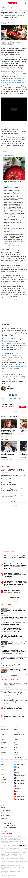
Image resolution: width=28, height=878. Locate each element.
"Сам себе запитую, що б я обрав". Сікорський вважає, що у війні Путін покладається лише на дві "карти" (11, 629)
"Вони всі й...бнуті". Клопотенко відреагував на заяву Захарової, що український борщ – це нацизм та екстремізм (8, 432)
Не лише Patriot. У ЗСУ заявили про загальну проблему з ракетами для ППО (14, 623)
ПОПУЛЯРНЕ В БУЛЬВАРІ (9, 679)
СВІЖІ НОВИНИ (6, 604)
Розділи (16, 726)
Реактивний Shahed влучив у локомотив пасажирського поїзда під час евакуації (15, 575)
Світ (2, 737)
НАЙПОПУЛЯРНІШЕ (7, 552)
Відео (15, 749)
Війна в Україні (5, 729)
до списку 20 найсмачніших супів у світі (13, 377)
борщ (15, 398)
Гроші (2, 734)
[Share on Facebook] (10, 395)
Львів (2, 767)
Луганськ (3, 782)
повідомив (5, 63)
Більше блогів (13, 501)
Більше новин (13, 675)
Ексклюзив (16, 744)
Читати (23, 406)
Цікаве (2, 754)
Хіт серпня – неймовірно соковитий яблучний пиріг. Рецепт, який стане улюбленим (14, 716)
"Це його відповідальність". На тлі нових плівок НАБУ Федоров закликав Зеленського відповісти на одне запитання (15, 566)
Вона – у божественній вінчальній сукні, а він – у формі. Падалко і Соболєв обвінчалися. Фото (15, 684)
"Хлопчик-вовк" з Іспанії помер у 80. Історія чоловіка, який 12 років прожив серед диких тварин (15, 557)
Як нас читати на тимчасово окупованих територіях (7, 817)
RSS (17, 791)
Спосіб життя (4, 747)
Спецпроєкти (17, 757)
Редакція (3, 807)
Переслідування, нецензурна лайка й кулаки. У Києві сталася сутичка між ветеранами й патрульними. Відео (14, 644)
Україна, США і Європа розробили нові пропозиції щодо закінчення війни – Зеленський (12, 636)
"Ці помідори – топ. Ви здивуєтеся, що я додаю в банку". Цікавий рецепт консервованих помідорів (15, 708)
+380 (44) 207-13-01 (9, 823)
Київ (2, 764)
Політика (3, 732)
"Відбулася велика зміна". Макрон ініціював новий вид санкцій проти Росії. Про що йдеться (14, 658)
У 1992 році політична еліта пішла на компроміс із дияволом (14, 483)
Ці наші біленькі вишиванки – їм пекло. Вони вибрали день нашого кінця (12, 469)
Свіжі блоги (5, 466)
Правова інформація (6, 812)
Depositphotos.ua (21, 845)
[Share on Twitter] (13, 395)
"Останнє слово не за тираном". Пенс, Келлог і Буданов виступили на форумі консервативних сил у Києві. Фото (15, 582)
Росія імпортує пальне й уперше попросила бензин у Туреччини (16, 670)
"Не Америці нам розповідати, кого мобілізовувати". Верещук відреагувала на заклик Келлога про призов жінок (13, 651)
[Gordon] (13, 3)
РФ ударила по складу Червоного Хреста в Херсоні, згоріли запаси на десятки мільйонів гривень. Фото (14, 611)
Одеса (2, 769)
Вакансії (3, 805)
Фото (15, 747)
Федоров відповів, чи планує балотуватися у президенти (12, 591)
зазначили (13, 250)
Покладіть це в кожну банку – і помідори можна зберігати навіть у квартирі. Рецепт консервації (14, 692)
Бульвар (4, 439)
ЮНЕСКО (10, 398)
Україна (3, 398)
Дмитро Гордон (20, 764)
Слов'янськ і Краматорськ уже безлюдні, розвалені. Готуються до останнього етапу (13, 477)
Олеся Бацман (20, 783)
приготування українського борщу (14, 343)
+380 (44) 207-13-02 (9, 825)
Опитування (17, 752)
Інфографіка (4, 752)
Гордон (3, 7)
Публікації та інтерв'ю (19, 732)
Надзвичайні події (5, 749)
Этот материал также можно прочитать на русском (15, 22)
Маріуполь (3, 779)
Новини (9, 436)
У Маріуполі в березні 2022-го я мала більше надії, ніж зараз (14, 489)
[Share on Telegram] (16, 395)
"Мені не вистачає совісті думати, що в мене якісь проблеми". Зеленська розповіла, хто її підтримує (8, 454)
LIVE (15, 742)
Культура (3, 742)
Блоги (15, 737)
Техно (2, 744)
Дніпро (3, 777)
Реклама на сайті (5, 810)
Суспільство (9, 7)
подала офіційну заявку (10, 355)
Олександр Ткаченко (6, 401)
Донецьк (3, 772)
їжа (19, 398)
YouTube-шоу (17, 754)
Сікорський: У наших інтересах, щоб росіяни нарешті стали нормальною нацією (14, 618)
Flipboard (18, 788)
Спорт (2, 739)
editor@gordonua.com (10, 827)
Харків (2, 774)
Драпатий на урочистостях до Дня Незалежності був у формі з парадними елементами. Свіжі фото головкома (15, 700)
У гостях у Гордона (19, 734)
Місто (2, 761)
